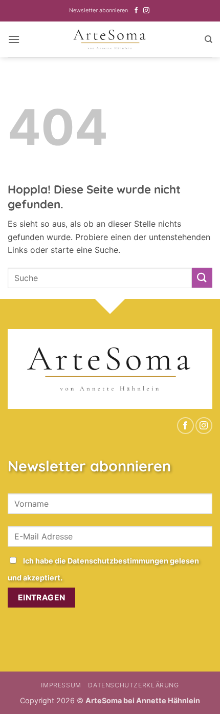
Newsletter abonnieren (98, 10)
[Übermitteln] (202, 278)
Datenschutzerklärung (133, 685)
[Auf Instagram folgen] (146, 10)
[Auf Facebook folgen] (136, 10)
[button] (14, 39)
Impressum (61, 685)
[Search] (208, 39)
